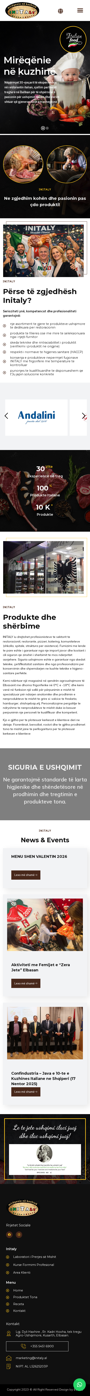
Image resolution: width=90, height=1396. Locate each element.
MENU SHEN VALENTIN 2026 (39, 856)
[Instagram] (19, 1234)
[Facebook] (9, 1234)
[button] (80, 10)
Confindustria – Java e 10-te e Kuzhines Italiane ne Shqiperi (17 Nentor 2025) (43, 1078)
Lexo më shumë (24, 875)
